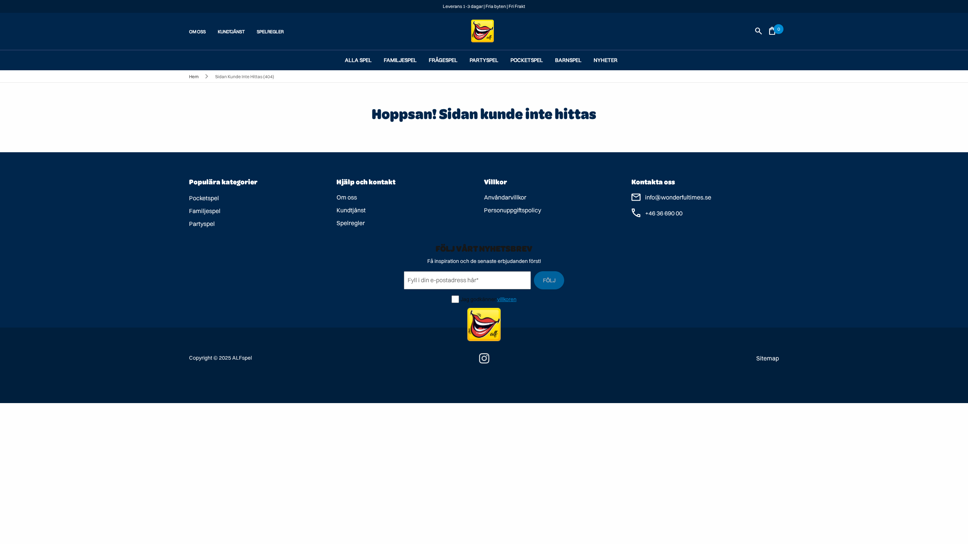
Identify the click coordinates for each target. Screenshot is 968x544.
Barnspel (568, 60)
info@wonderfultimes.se (678, 197)
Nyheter (605, 60)
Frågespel (443, 60)
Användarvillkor (505, 197)
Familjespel (400, 60)
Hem (194, 76)
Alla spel (358, 60)
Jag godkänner (478, 299)
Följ (549, 280)
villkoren (507, 299)
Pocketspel (526, 60)
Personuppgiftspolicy (512, 210)
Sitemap (767, 358)
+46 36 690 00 (664, 213)
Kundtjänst (351, 210)
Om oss (347, 197)
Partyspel (484, 60)
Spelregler (351, 223)
